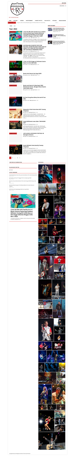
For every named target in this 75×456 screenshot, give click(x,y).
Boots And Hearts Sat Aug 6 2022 (32, 73)
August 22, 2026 (56, 44)
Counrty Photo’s (38, 20)
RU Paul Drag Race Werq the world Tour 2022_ (34, 98)
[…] (42, 41)
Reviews (22, 20)
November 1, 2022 (27, 64)
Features (15, 20)
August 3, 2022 (26, 112)
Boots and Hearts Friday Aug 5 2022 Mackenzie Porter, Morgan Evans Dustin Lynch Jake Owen (34, 87)
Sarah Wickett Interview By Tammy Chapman (33, 146)
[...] (19, 219)
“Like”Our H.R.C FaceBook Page (15, 162)
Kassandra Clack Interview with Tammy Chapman (34, 110)
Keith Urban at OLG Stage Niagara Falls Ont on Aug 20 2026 (19, 189)
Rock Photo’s (47, 20)
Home (10, 20)
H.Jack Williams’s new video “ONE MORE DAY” (34, 122)
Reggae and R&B (62, 20)
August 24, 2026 (56, 31)
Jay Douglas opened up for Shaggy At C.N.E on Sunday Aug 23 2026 (59, 35)
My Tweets (11, 169)
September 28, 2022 (27, 75)
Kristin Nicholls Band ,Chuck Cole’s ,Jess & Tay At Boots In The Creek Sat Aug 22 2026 (59, 29)
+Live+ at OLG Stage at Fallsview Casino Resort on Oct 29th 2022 (34, 62)
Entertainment (29, 20)
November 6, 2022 (27, 51)
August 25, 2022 (26, 100)
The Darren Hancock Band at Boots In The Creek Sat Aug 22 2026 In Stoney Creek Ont (59, 42)
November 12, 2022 (27, 37)
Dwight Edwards (34, 37)
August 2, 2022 (26, 136)
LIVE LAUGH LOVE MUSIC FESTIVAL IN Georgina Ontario (33, 134)
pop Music (54, 20)
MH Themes (28, 453)
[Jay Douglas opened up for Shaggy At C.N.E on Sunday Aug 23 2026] (50, 36)
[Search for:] (60, 22)
